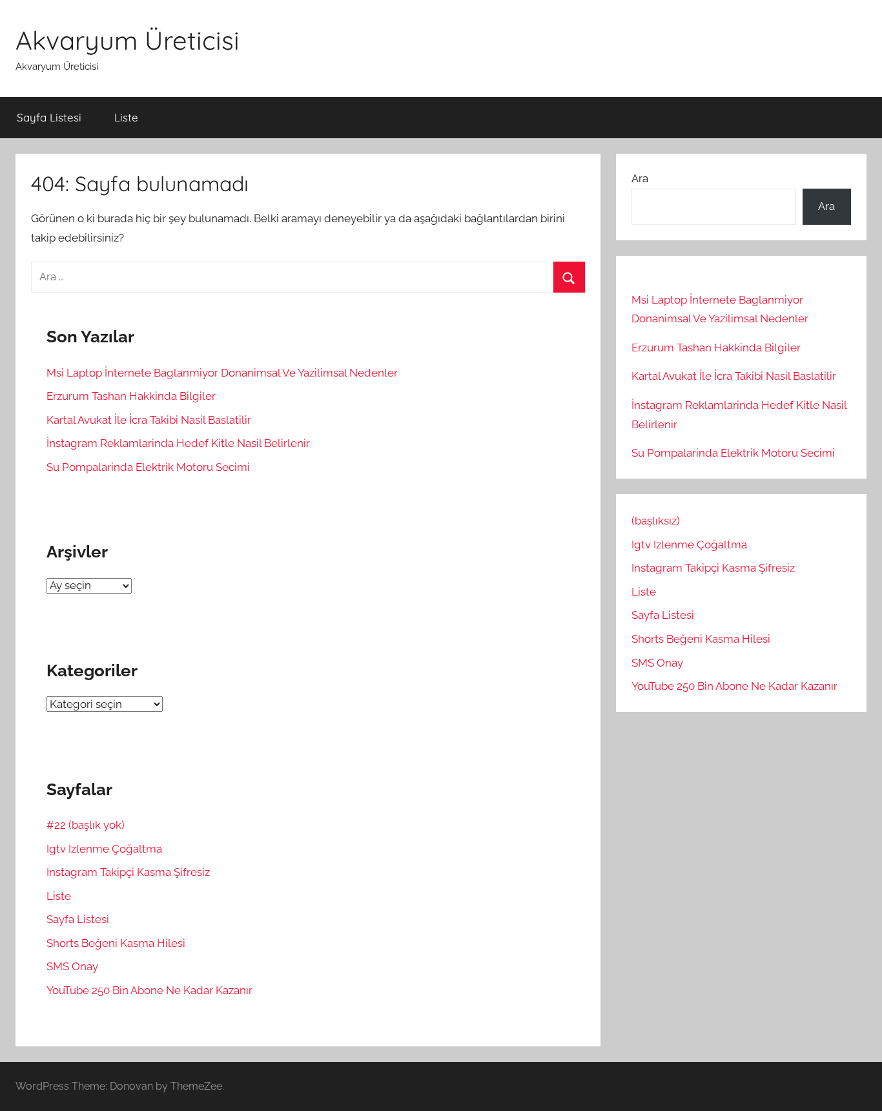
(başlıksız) (655, 520)
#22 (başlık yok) (85, 824)
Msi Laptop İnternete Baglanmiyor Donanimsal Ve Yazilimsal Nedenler (222, 372)
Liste (126, 117)
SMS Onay (72, 966)
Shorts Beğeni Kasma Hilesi (115, 943)
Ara (639, 178)
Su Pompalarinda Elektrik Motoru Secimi (148, 467)
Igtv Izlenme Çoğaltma (104, 848)
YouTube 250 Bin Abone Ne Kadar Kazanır (149, 990)
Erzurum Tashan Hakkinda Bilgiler (131, 395)
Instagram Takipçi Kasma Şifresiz (128, 872)
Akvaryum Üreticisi (127, 40)
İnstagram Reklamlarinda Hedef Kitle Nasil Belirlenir (178, 443)
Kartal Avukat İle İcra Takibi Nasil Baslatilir (148, 419)
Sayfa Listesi (49, 117)
